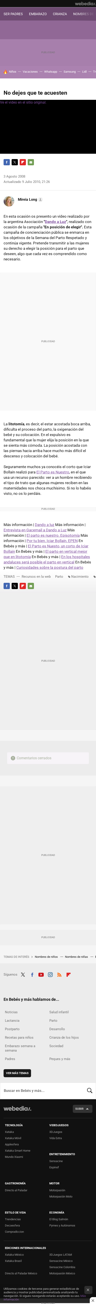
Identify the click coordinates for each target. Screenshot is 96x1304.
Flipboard (23, 162)
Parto (59, 577)
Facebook (7, 162)
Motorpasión (57, 1190)
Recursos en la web (36, 577)
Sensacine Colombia (62, 1267)
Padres (10, 1059)
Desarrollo (57, 1029)
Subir (79, 1108)
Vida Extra (55, 1138)
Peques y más (59, 1059)
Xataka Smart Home (17, 1150)
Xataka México (14, 1254)
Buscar (90, 1091)
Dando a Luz (55, 221)
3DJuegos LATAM (60, 1254)
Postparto (12, 1029)
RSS (59, 974)
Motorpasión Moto (60, 1196)
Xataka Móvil (13, 1138)
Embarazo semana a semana (20, 1048)
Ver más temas (17, 1073)
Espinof (54, 1167)
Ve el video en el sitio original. (23, 102)
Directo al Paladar (16, 1190)
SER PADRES (13, 14)
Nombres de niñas (77, 956)
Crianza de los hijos (64, 1038)
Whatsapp (50, 71)
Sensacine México (61, 1261)
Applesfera (12, 1144)
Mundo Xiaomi (14, 1157)
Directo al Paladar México (21, 1273)
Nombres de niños (46, 956)
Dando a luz (44, 524)
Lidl (84, 71)
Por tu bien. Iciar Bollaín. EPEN (52, 540)
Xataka (9, 1132)
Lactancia (12, 1021)
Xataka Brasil (13, 1261)
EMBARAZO (38, 14)
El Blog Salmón (58, 1219)
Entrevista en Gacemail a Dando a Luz (35, 530)
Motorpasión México (62, 1273)
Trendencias (13, 1219)
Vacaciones (30, 71)
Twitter (15, 162)
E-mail (31, 162)
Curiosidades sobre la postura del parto (49, 567)
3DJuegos (55, 1132)
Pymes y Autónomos (62, 1225)
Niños (12, 71)
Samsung (70, 71)
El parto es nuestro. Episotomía (53, 535)
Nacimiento (80, 577)
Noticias (11, 1012)
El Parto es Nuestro (52, 472)
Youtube (41, 974)
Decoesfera (12, 1225)
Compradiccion (14, 1231)
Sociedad (56, 1046)
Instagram (50, 974)
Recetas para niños (19, 1038)
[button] (30, 199)
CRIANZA (60, 14)
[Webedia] (85, 3)
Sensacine (56, 1161)
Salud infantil (59, 1012)
